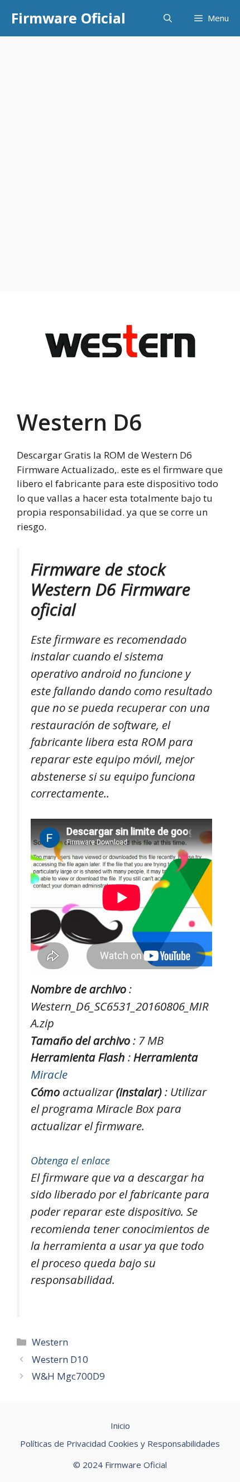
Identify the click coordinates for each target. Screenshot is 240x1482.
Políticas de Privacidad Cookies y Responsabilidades (120, 1443)
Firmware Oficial (68, 17)
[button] (167, 18)
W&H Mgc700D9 (68, 1376)
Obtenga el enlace (70, 1160)
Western (50, 1341)
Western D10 (60, 1359)
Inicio (120, 1425)
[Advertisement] (120, 162)
